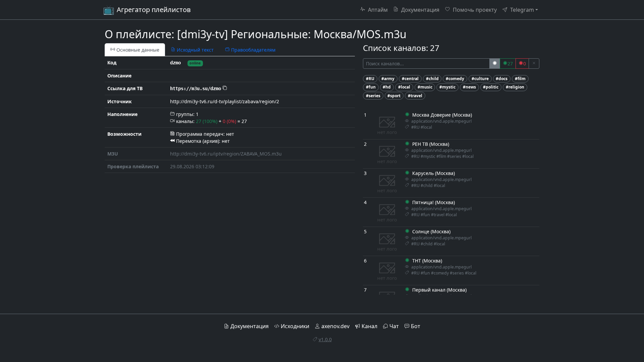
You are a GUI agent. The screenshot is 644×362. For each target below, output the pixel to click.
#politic (490, 87)
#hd (387, 87)
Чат (394, 326)
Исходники (295, 326)
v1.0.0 (325, 339)
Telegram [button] (521, 9)
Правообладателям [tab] (252, 50)
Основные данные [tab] (137, 50)
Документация (419, 9)
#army (387, 78)
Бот (415, 326)
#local (404, 87)
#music (425, 87)
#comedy (455, 78)
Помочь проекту (474, 9)
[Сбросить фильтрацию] (534, 63)
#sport (393, 96)
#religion (515, 87)
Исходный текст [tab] (194, 50)
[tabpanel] (230, 114)
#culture (480, 78)
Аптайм (377, 9)
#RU (370, 78)
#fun (371, 87)
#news (469, 87)
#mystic (447, 87)
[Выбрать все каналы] (494, 63)
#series (373, 96)
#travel (415, 96)
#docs (501, 78)
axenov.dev (335, 326)
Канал (369, 326)
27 (510, 63)
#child (432, 78)
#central (410, 78)
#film (520, 78)
